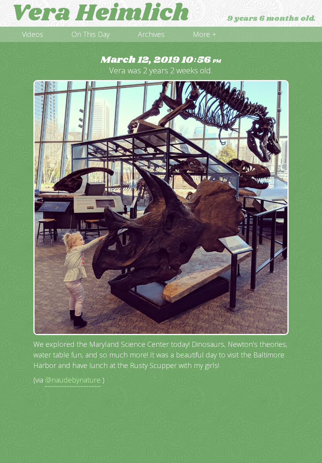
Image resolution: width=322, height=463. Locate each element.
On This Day (90, 34)
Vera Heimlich (100, 13)
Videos (32, 34)
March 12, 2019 (161, 60)
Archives (151, 34)
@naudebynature (73, 380)
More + (204, 34)
